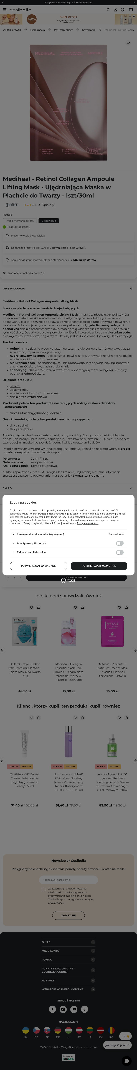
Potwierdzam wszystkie (99, 565)
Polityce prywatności (87, 523)
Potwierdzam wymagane (38, 565)
